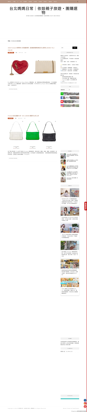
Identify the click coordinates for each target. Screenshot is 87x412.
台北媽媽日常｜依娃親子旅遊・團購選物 (43, 10)
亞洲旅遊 (35, 1)
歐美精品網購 (10, 118)
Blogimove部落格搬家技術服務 (79, 411)
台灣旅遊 (30, 1)
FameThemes (75, 408)
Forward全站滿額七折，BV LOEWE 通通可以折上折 (23, 115)
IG (17, 1)
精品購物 (25, 1)
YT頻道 (14, 1)
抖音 (21, 1)
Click (85, 206)
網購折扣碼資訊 (10, 52)
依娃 (16, 52)
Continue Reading (13, 158)
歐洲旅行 (45, 1)
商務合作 (9, 1)
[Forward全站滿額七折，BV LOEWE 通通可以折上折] (32, 134)
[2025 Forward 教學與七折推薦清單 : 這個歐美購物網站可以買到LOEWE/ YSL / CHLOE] (32, 67)
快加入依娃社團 (66, 344)
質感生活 (55, 1)
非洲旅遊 (40, 1)
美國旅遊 (50, 1)
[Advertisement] (43, 29)
